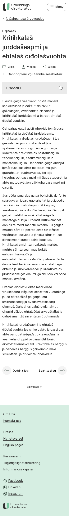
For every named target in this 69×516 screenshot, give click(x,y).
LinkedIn (14, 487)
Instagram (15, 494)
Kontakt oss (12, 421)
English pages (13, 445)
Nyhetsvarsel (13, 438)
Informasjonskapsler (18, 469)
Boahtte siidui (47, 370)
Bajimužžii (33, 386)
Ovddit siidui (21, 370)
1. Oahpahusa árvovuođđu (25, 18)
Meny (59, 7)
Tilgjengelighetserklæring (21, 463)
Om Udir (9, 414)
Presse (8, 432)
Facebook (15, 480)
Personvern (12, 456)
